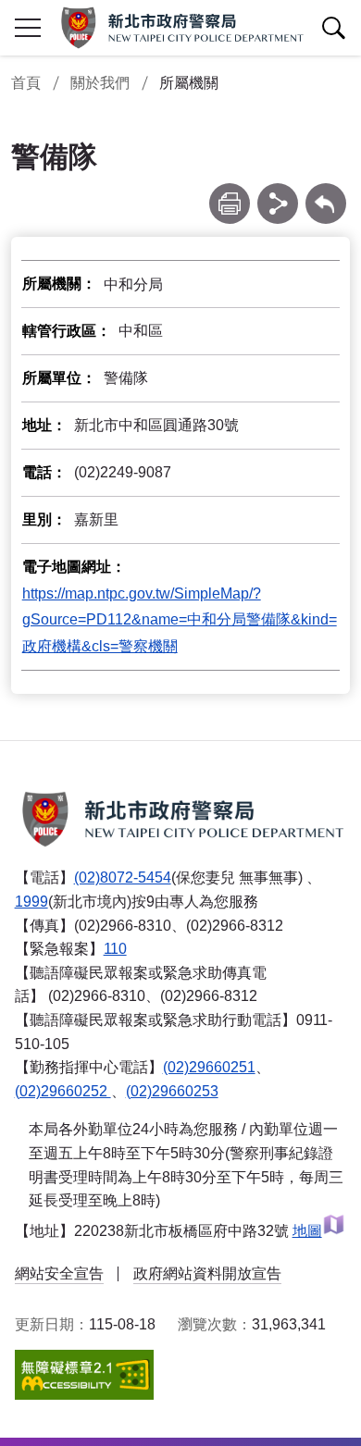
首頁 (26, 83)
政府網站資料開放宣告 (207, 1273)
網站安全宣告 (59, 1273)
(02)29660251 (209, 1067)
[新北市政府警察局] (180, 28)
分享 (278, 192)
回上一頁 (325, 192)
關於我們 (100, 83)
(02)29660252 (63, 1091)
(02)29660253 (172, 1091)
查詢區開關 (333, 28)
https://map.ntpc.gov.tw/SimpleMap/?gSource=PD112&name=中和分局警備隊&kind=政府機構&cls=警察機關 (179, 620)
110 (115, 949)
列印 (230, 192)
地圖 (307, 1231)
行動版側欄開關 (28, 28)
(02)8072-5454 (122, 877)
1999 (31, 901)
